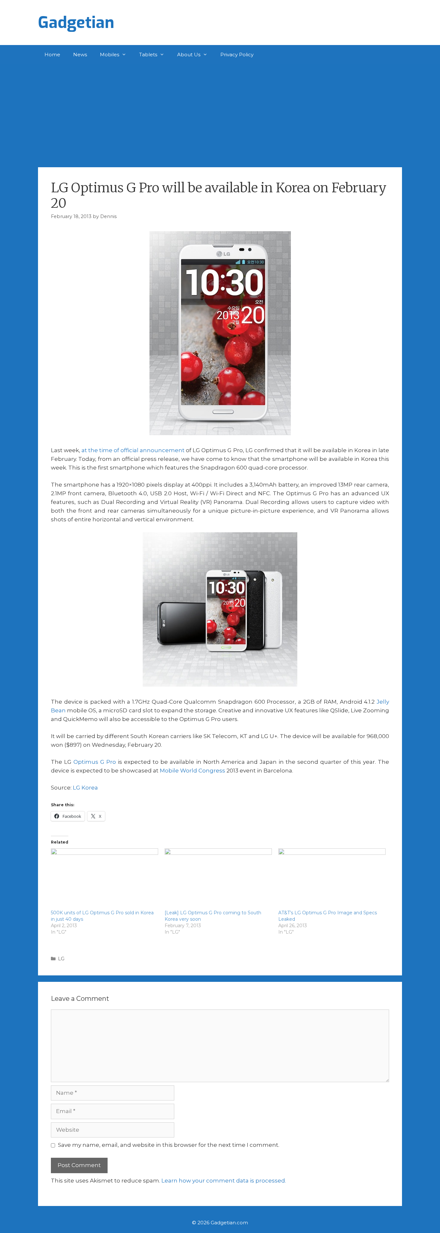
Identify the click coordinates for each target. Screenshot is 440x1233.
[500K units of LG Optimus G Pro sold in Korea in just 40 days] (104, 878)
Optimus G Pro (94, 762)
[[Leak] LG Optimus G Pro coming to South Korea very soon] (218, 878)
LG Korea (85, 787)
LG (61, 959)
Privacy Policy (236, 54)
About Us (188, 54)
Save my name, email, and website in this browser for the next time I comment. (168, 1145)
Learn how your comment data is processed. (223, 1180)
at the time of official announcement (133, 450)
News (80, 54)
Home (52, 54)
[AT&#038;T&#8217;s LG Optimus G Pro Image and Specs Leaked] (332, 878)
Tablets (148, 54)
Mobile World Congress (192, 770)
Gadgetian (76, 22)
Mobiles (109, 54)
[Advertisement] (220, 113)
